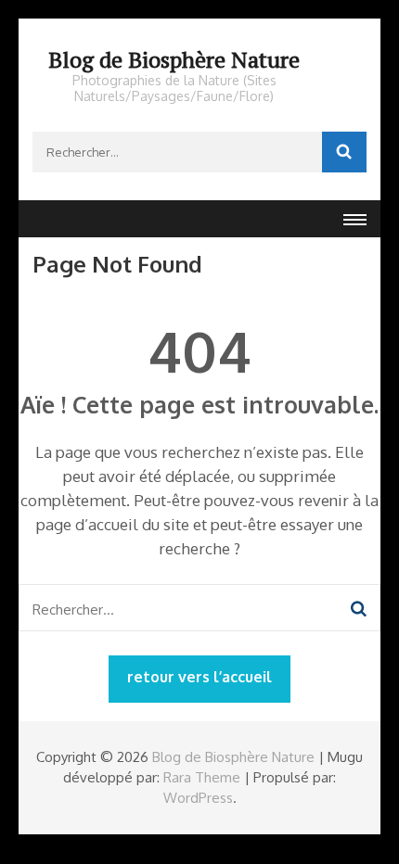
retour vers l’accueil (199, 676)
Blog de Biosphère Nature (174, 59)
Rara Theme (201, 777)
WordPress (198, 798)
